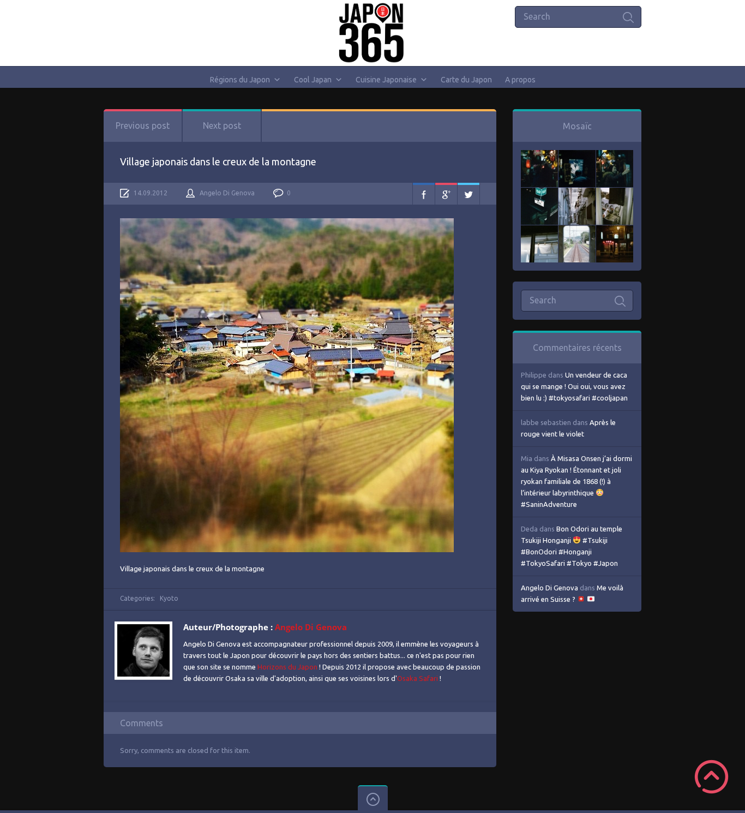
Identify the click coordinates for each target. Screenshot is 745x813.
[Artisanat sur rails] (614, 193)
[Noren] (539, 231)
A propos (520, 79)
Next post (222, 125)
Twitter (468, 194)
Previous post (143, 125)
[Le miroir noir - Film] (614, 155)
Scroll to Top (711, 777)
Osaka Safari (417, 678)
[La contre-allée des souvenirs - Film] (539, 155)
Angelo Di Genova (227, 192)
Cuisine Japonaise (386, 79)
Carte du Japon (466, 79)
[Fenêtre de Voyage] (577, 231)
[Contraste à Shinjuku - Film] (539, 193)
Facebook (424, 194)
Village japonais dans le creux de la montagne (218, 161)
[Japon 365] (372, 32)
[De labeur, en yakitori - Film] (577, 155)
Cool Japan (313, 79)
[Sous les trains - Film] (614, 231)
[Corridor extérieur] (577, 193)
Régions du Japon (240, 79)
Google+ (446, 194)
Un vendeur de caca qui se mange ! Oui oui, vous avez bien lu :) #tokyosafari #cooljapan (574, 386)
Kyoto (169, 598)
